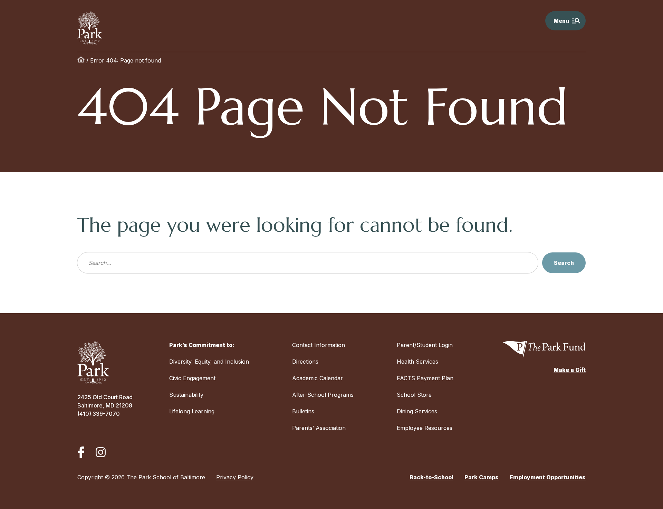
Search (564, 262)
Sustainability (186, 394)
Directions (305, 361)
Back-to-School (431, 477)
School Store (414, 394)
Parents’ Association (319, 427)
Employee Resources (424, 427)
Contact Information (318, 345)
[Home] (81, 60)
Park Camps (481, 477)
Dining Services (417, 411)
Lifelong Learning (191, 411)
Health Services (417, 361)
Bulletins (303, 411)
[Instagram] (100, 452)
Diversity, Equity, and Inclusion (209, 361)
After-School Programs (323, 394)
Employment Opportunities (548, 477)
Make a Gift (570, 369)
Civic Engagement (192, 378)
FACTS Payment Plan (425, 378)
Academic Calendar (317, 378)
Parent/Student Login (425, 345)
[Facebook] (81, 452)
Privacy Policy (234, 477)
